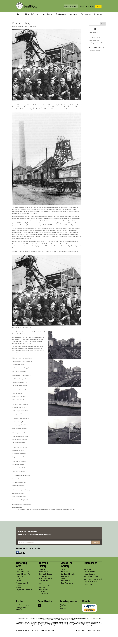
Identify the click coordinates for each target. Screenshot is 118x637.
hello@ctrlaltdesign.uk (19, 26)
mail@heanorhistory (21, 605)
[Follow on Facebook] (17, 552)
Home (19, 14)
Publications (85, 14)
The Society (60, 14)
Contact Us (98, 14)
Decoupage (91, 34)
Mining (34, 26)
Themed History (46, 14)
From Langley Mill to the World (96, 43)
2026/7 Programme (93, 32)
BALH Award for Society (94, 37)
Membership (90, 6)
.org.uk (28, 605)
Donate (98, 6)
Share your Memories (94, 40)
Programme (73, 14)
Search (103, 23)
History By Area (31, 14)
